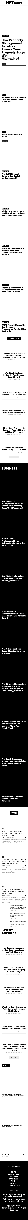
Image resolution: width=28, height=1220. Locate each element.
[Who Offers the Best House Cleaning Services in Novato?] (14, 634)
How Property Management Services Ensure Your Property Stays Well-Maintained (13, 49)
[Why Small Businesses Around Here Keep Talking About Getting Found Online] (14, 744)
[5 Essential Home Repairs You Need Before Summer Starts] (14, 405)
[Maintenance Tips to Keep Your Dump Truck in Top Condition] (14, 80)
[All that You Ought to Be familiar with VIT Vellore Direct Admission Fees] (14, 193)
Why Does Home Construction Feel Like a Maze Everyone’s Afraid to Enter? (14, 614)
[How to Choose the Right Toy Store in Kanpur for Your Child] (14, 387)
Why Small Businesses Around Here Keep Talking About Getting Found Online (14, 762)
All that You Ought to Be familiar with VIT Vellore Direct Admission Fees (13, 213)
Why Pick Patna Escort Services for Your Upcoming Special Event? (14, 375)
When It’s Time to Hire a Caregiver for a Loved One (14, 1155)
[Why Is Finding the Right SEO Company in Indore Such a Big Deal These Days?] (14, 823)
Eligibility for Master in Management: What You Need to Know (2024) (13, 290)
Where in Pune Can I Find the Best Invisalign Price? (12, 1126)
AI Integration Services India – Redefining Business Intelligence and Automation (13, 891)
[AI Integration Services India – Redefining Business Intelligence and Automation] (14, 881)
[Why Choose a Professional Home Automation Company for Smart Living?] (14, 523)
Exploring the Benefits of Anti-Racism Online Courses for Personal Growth (13, 251)
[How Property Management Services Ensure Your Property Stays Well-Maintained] (14, 20)
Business (5, 35)
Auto (3, 94)
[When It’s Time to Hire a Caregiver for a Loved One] (14, 1141)
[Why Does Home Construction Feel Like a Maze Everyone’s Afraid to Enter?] (14, 596)
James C (3, 837)
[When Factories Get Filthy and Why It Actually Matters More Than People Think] (14, 706)
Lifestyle (10, 359)
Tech (3, 828)
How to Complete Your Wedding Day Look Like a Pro (14, 449)
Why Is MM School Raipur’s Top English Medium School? (11, 176)
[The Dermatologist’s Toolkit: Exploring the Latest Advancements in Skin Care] (14, 348)
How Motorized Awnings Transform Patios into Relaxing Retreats (13, 578)
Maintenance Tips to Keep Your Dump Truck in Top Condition (14, 99)
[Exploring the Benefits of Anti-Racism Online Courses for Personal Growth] (14, 231)
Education (5, 171)
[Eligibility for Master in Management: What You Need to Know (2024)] (14, 270)
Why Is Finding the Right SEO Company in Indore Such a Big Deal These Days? (12, 833)
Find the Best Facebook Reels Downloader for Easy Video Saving (17, 915)
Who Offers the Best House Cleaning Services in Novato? (13, 651)
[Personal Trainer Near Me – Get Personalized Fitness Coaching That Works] (14, 1080)
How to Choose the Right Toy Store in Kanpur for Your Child (14, 394)
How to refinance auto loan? (12, 135)
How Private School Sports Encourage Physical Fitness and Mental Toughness (14, 430)
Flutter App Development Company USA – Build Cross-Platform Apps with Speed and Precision (14, 861)
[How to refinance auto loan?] (14, 117)
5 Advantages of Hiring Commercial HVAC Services (12, 798)
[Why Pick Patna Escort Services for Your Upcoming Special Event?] (14, 368)
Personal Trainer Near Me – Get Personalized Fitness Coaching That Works (13, 1096)
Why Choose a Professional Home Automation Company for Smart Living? (13, 542)
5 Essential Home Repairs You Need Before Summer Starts (14, 411)
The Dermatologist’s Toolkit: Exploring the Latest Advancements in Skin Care (14, 355)
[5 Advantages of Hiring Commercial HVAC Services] (14, 781)
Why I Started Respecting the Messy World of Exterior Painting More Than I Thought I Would (14, 687)
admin (3, 865)
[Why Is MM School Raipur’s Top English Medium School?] (14, 156)
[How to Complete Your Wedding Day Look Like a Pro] (14, 442)
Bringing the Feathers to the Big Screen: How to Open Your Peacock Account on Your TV (18, 923)
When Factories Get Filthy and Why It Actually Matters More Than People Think (14, 724)
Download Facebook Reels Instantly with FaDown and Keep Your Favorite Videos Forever (18, 907)
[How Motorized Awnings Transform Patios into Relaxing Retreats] (14, 561)
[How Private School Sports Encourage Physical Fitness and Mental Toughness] (14, 423)
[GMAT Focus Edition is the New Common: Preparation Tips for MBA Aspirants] (14, 307)
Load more (13, 457)
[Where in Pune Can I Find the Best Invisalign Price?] (14, 1111)
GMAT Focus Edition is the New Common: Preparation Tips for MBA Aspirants (14, 328)
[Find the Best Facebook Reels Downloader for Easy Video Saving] (5, 915)
